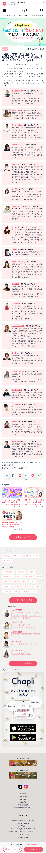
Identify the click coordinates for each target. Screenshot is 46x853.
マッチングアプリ (29, 591)
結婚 (39, 577)
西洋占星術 (16, 634)
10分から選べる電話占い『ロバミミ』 (23, 820)
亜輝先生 (15, 249)
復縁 (15, 581)
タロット (24, 615)
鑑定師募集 (23, 802)
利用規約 (23, 799)
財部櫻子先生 (16, 262)
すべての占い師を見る (23, 663)
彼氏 (19, 577)
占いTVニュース (23, 826)
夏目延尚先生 (16, 441)
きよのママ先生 (17, 91)
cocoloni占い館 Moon (23, 823)
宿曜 (14, 612)
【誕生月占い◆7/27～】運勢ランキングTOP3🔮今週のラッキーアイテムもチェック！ (34, 502)
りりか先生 (15, 404)
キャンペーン (33, 556)
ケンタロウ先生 (17, 371)
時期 (31, 572)
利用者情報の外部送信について (23, 807)
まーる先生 (15, 421)
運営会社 (23, 794)
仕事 (6, 591)
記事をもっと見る (23, 537)
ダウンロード (39, 3)
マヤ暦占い (16, 615)
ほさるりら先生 (17, 390)
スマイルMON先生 (17, 641)
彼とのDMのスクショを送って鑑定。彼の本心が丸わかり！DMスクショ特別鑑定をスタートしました (11, 502)
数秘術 (23, 625)
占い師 (19, 556)
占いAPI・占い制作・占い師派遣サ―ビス (23, 829)
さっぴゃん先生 (17, 125)
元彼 (33, 581)
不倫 (15, 591)
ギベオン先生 (16, 110)
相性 (6, 581)
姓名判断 (27, 618)
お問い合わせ (23, 796)
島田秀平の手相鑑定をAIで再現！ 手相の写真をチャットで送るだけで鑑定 (12, 525)
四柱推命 (20, 612)
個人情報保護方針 (23, 805)
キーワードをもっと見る (23, 600)
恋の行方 (21, 572)
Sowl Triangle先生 (18, 326)
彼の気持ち (9, 572)
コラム (5, 49)
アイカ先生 (15, 284)
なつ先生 (15, 189)
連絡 (24, 581)
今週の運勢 (9, 577)
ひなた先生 (15, 303)
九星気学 (28, 612)
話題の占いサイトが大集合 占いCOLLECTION (23, 831)
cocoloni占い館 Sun (23, 834)
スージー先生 (16, 227)
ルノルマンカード (35, 615)
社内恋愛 (27, 586)
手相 (28, 625)
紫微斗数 (36, 612)
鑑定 (7, 556)
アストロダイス (34, 644)
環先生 (14, 353)
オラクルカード (17, 618)
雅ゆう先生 (15, 164)
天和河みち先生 (16, 632)
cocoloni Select (23, 837)
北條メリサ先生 (17, 206)
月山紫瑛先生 (16, 144)
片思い (29, 577)
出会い (7, 586)
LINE (17, 586)
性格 (38, 586)
